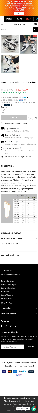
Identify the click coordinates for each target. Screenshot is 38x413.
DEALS (28, 19)
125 (6, 157)
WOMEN (9, 19)
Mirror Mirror (19, 24)
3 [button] (20, 76)
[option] (10, 54)
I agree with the (9, 123)
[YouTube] (11, 326)
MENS (19, 19)
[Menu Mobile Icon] (2, 24)
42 (3, 111)
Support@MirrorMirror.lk (12, 274)
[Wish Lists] (30, 117)
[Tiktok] (16, 326)
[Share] (35, 118)
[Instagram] (6, 326)
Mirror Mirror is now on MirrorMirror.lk (19, 366)
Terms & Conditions (21, 123)
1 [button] (17, 76)
